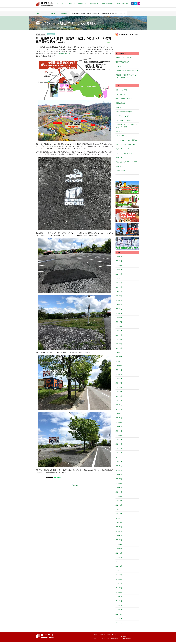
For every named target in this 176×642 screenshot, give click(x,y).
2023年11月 (118, 357)
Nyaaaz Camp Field (122, 3)
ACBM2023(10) (120, 166)
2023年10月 (119, 361)
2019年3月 (118, 601)
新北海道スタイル (64, 53)
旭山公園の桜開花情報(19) (123, 112)
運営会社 (96, 634)
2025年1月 (118, 304)
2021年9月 (118, 470)
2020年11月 (118, 514)
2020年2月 (118, 553)
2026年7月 (118, 256)
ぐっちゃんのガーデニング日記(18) (126, 140)
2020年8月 (118, 527)
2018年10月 (119, 623)
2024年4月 (118, 335)
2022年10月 (119, 413)
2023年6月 (118, 378)
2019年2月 (118, 605)
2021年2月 (118, 501)
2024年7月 (118, 322)
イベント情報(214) (121, 135)
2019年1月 (118, 609)
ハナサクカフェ (94, 3)
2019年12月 (119, 562)
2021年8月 (118, 474)
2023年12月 (119, 352)
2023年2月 (118, 396)
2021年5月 (118, 487)
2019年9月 (118, 575)
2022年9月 (118, 418)
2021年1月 (118, 505)
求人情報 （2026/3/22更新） (126, 637)
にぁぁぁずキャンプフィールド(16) (126, 162)
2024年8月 (118, 317)
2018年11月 (118, 618)
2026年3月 (118, 274)
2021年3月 (118, 496)
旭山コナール (82, 3)
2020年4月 (118, 544)
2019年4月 (118, 596)
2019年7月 (118, 583)
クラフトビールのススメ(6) (123, 153)
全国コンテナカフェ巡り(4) (123, 98)
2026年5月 (118, 265)
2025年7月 (118, 283)
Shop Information (107, 3)
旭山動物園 (63, 13)
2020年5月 (118, 540)
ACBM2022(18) (120, 157)
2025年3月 (118, 296)
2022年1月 (118, 453)
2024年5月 (118, 330)
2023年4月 (118, 387)
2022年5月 (118, 435)
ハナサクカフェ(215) (121, 94)
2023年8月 (118, 370)
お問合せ (103, 634)
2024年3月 (118, 339)
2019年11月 (118, 566)
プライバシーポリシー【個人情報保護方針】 (107, 638)
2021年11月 (118, 461)
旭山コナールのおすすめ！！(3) (125, 144)
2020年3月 (118, 548)
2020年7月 (118, 531)
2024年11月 (118, 313)
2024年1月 (118, 348)
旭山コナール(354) (121, 90)
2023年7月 (118, 374)
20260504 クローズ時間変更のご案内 (126, 70)
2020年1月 (118, 557)
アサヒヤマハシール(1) (122, 149)
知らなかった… (120, 66)
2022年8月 (118, 422)
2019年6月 (118, 588)
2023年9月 (118, 365)
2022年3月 (118, 444)
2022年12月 (119, 405)
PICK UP (72, 3)
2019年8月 (118, 579)
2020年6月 (118, 535)
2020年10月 (119, 518)
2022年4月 (118, 439)
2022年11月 (118, 409)
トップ (56, 3)
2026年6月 (118, 261)
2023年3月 (118, 391)
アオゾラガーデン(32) (122, 116)
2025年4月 (118, 291)
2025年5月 (118, 287)
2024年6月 (118, 326)
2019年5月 (118, 592)
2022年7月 (118, 426)
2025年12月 (119, 278)
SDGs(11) (118, 131)
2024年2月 (118, 344)
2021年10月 (119, 466)
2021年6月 (118, 483)
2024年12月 (119, 309)
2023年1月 (118, 400)
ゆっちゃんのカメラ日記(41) (124, 120)
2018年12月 (119, 614)
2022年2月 (118, 448)
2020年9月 (118, 522)
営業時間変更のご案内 (122, 62)
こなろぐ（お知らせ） (49, 13)
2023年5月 (118, 383)
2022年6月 (118, 431)
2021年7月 (118, 479)
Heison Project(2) (120, 170)
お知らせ (63, 3)
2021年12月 (119, 457)
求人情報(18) (119, 107)
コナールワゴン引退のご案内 (124, 57)
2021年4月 (118, 492)
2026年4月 (118, 269)
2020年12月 (119, 509)
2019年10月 (119, 570)
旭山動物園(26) (120, 103)
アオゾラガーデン (112, 634)
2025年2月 (118, 300)
